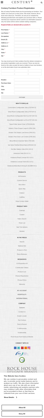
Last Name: (5, 33)
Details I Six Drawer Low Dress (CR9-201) (22, 132)
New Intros (22, 184)
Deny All (22, 414)
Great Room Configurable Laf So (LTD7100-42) (22, 120)
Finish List (22, 223)
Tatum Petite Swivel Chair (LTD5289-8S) (22, 124)
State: (3, 52)
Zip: (2, 56)
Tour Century (22, 320)
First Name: (5, 30)
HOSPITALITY (22, 294)
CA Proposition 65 (22, 263)
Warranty (22, 284)
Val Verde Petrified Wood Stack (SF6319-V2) (22, 145)
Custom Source (22, 180)
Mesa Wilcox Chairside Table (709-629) (22, 141)
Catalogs (22, 210)
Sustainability (22, 332)
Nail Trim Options (22, 227)
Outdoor (21, 193)
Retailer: (4, 80)
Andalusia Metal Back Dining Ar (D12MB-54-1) (22, 166)
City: (3, 49)
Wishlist (22, 231)
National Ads (22, 246)
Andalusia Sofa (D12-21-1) (22, 153)
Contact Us (22, 312)
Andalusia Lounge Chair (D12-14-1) (22, 161)
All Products (22, 176)
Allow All (22, 407)
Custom (22, 214)
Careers (22, 307)
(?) (6, 39)
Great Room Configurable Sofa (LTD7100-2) (22, 112)
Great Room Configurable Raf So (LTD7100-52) (22, 116)
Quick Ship (22, 189)
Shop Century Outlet (22, 201)
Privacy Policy (22, 280)
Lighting (21, 197)
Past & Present (22, 324)
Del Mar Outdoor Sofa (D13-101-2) (22, 149)
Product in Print (22, 250)
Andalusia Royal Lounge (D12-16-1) (21, 157)
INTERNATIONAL (22, 298)
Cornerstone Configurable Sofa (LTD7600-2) (22, 107)
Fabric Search (22, 219)
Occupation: (5, 36)
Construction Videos (22, 267)
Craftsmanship (22, 328)
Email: (4, 39)
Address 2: (4, 46)
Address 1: (5, 43)
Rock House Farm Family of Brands (22, 337)
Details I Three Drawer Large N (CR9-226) (22, 128)
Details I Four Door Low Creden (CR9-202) (21, 137)
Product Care (22, 272)
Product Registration (22, 276)
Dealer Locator (22, 316)
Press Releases (22, 254)
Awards (22, 242)
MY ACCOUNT (22, 290)
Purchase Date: (6, 83)
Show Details (9, 397)
